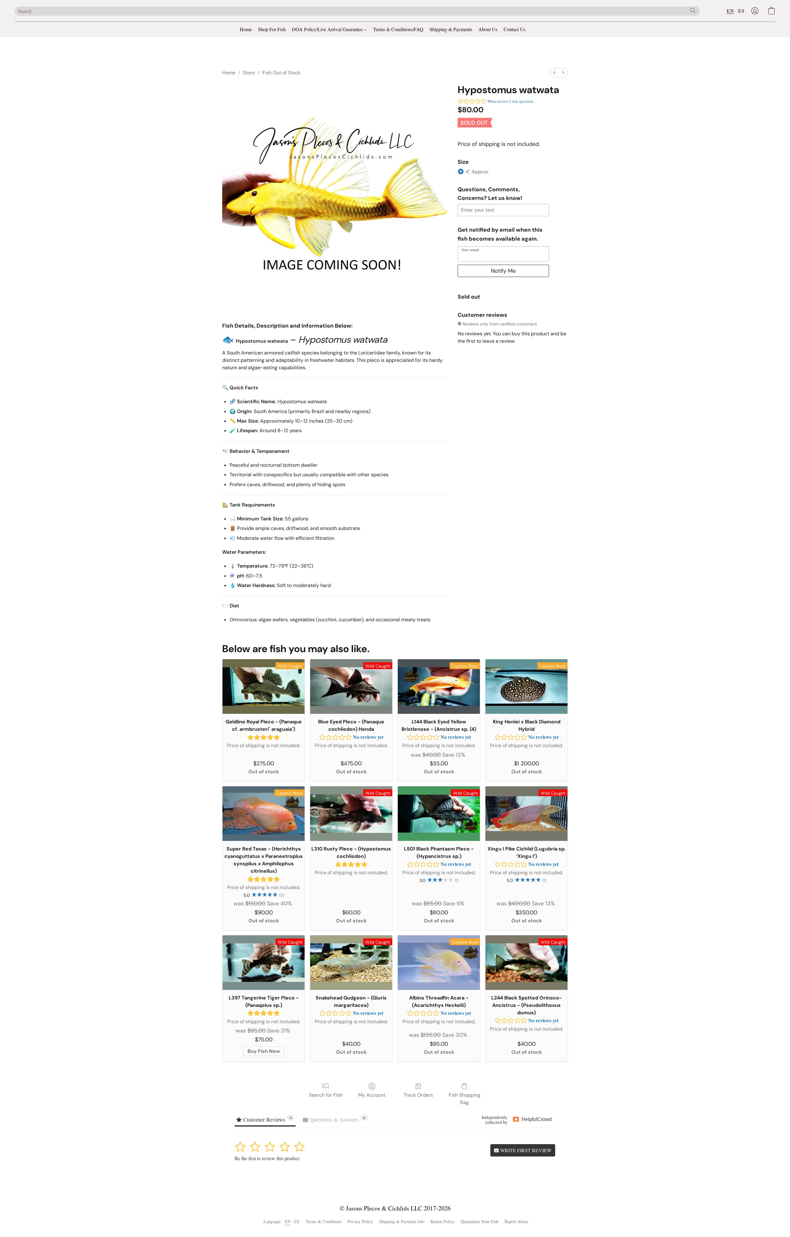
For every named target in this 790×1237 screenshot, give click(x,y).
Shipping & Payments (451, 29)
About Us (487, 29)
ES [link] (297, 1221)
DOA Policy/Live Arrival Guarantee (328, 29)
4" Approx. (477, 171)
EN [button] (730, 10)
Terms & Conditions (323, 1221)
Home (246, 29)
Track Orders (418, 1095)
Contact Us (515, 29)
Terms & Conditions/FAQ (398, 29)
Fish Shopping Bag (464, 1099)
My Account (371, 1095)
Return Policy (442, 1221)
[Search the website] (692, 10)
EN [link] (288, 1221)
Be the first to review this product (267, 1158)
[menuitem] (554, 72)
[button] (755, 11)
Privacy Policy (360, 1221)
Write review (497, 101)
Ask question (523, 101)
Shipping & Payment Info (401, 1221)
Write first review (525, 1150)
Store (249, 72)
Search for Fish (326, 1095)
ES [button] (741, 10)
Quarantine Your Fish (479, 1221)
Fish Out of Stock (281, 72)
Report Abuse (516, 1221)
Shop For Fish (272, 29)
